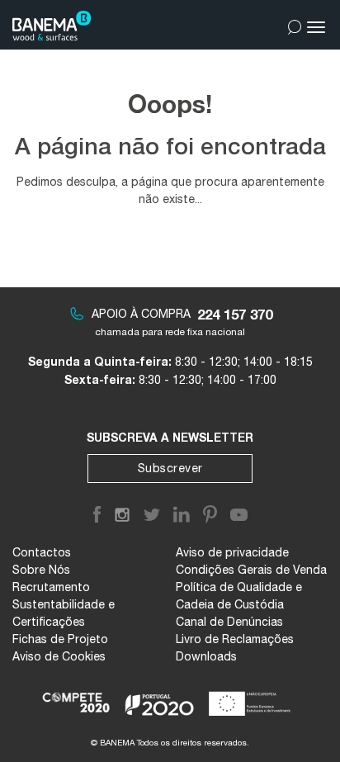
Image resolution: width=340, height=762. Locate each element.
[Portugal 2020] (159, 696)
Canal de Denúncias (229, 621)
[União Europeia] (253, 696)
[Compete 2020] (77, 696)
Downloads (206, 656)
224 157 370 (234, 314)
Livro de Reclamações (235, 639)
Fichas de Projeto (60, 639)
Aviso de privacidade (232, 552)
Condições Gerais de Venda (251, 569)
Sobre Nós (41, 569)
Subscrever (170, 468)
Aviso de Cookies (59, 656)
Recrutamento (51, 587)
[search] (294, 24)
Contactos (41, 552)
